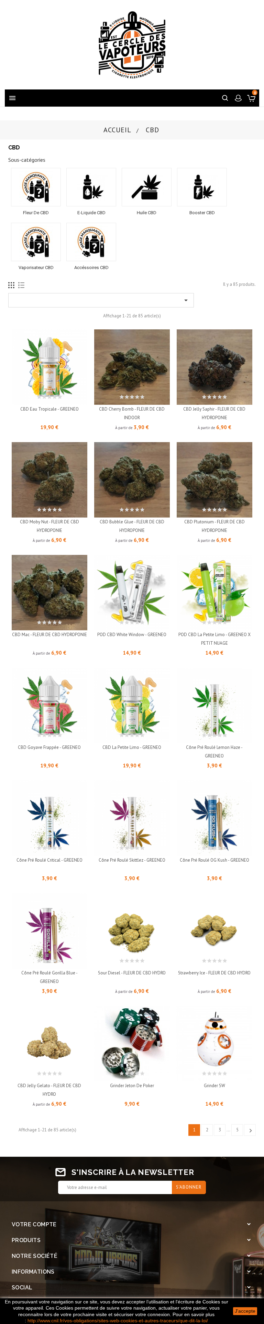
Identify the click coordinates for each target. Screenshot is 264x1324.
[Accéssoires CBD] (91, 242)
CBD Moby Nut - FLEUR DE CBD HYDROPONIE (49, 526)
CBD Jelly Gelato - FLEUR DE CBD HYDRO (49, 1090)
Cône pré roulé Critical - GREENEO (49, 860)
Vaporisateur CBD (36, 267)
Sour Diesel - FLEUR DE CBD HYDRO (132, 973)
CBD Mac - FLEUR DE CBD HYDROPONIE (49, 634)
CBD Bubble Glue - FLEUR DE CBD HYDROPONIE (132, 526)
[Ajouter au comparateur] (65, 396)
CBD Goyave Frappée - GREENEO (49, 747)
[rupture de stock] (116, 621)
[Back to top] (242, 1275)
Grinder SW (214, 1086)
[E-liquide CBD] (91, 187)
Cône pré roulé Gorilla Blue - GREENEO (49, 977)
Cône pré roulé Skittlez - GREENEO (132, 860)
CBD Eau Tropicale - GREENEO (49, 409)
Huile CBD (146, 212)
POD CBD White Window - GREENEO (131, 634)
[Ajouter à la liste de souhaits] (49, 396)
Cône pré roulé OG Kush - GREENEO (214, 860)
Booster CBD (202, 212)
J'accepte (245, 1311)
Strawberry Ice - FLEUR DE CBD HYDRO (214, 973)
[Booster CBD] (202, 187)
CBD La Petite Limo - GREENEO (131, 747)
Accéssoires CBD (91, 267)
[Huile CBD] (147, 187)
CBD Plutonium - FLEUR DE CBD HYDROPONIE (214, 526)
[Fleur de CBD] (36, 187)
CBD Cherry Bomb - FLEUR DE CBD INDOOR (132, 413)
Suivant (250, 1130)
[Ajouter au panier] (34, 396)
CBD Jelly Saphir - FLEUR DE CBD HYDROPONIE (214, 413)
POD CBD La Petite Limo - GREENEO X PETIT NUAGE (214, 639)
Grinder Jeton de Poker (132, 1086)
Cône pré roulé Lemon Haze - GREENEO (214, 751)
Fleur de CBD (36, 212)
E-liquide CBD (91, 212)
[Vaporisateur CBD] (36, 242)
